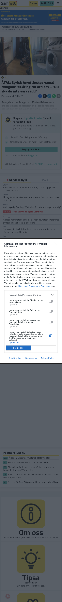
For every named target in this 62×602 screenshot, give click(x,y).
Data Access (31, 358)
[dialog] (31, 301)
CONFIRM (18, 348)
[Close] (56, 244)
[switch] (51, 301)
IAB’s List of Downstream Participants (34, 286)
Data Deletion (15, 358)
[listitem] (31, 294)
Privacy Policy (47, 358)
